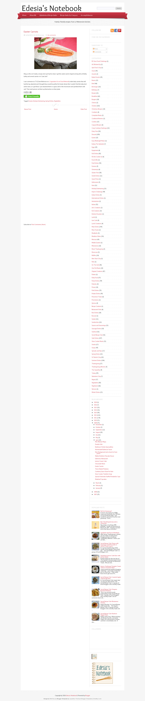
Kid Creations (96, 211)
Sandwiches (95, 322)
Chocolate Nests (100, 464)
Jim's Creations (96, 208)
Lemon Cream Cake (101, 461)
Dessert (94, 134)
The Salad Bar (96, 370)
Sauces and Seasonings (99, 325)
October (98, 427)
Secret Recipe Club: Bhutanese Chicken (109, 602)
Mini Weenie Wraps (100, 442)
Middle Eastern (96, 243)
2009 (95, 423)
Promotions (95, 300)
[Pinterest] (119, 30)
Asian (93, 71)
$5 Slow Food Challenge (99, 61)
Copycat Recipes (96, 125)
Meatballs (95, 233)
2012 (95, 415)
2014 (95, 410)
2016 (95, 405)
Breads (94, 93)
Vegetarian (95, 386)
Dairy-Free (95, 131)
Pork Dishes (95, 290)
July (97, 435)
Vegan (93, 379)
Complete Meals (97, 115)
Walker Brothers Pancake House (104, 456)
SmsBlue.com (97, 699)
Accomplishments (87, 15)
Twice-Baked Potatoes (102, 469)
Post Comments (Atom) (39, 224)
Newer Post (27, 109)
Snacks (94, 344)
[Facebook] (116, 30)
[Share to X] (29, 92)
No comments (52, 35)
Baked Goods (96, 77)
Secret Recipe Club (97, 335)
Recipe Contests (96, 306)
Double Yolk (98, 444)
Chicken (94, 106)
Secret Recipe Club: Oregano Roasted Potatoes (108, 590)
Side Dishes (95, 338)
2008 (95, 492)
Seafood (94, 332)
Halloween (95, 182)
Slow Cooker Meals (97, 341)
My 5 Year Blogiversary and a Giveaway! (108, 522)
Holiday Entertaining (39, 101)
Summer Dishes (96, 360)
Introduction (95, 201)
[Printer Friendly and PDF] (55, 97)
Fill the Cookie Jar (97, 157)
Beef (93, 83)
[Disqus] (55, 139)
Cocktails (94, 112)
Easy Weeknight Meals (98, 141)
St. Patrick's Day (96, 357)
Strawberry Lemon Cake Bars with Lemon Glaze (110, 556)
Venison (94, 389)
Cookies (94, 122)
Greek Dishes (96, 176)
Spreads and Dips (97, 351)
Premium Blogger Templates (84, 699)
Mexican (94, 239)
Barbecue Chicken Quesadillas (104, 447)
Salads (94, 319)
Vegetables (57, 101)
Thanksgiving (96, 364)
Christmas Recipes (97, 109)
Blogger (87, 695)
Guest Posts (95, 179)
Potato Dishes (96, 293)
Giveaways (95, 169)
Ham (93, 185)
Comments (97, 52)
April (97, 440)
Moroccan (95, 252)
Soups (93, 348)
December (99, 425)
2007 (95, 494)
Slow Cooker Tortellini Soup (103, 474)
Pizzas (93, 287)
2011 (95, 418)
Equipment (95, 150)
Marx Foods (95, 230)
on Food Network (59, 81)
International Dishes (98, 198)
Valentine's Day (96, 376)
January (98, 488)
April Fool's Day (96, 68)
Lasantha (72, 699)
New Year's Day (96, 258)
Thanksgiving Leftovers (98, 367)
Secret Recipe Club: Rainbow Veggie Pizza (108, 614)
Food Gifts (95, 160)
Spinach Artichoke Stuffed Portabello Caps (107, 476)
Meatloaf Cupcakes (101, 479)
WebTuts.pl (53, 699)
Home (24, 15)
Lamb (93, 217)
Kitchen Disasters (97, 214)
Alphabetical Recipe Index (48, 15)
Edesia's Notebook (71, 695)
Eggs (93, 147)
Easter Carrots (31, 31)
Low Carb (94, 220)
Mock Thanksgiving (97, 249)
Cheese (94, 103)
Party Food (95, 278)
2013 (95, 413)
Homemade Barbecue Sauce (103, 449)
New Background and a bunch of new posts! (106, 452)
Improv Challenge (97, 192)
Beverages (95, 87)
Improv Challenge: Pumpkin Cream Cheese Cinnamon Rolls (110, 567)
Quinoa (94, 303)
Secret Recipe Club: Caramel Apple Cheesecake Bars (110, 577)
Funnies (94, 166)
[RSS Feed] (112, 30)
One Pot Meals (96, 268)
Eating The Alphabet (98, 144)
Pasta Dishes (95, 281)
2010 (95, 420)
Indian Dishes (96, 195)
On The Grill (95, 265)
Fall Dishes (95, 153)
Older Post (84, 109)
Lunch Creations (96, 223)
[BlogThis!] (27, 92)
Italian (93, 204)
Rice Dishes (95, 313)
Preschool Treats (97, 297)
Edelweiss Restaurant (101, 459)
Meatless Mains (96, 236)
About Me (33, 15)
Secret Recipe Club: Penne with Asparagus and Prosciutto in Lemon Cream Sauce (109, 545)
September (99, 430)
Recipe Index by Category (69, 15)
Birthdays (94, 90)
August (98, 432)
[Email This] (25, 92)
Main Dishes (95, 227)
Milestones (95, 246)
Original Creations (97, 271)
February (98, 485)
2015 (95, 407)
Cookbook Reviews (97, 118)
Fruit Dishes (95, 163)
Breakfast (94, 96)
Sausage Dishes (96, 328)
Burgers (94, 99)
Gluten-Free (95, 173)
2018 (95, 402)
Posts (96, 49)
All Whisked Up (96, 64)
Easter (30, 101)
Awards (94, 74)
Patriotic (94, 284)
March (97, 483)
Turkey (94, 373)
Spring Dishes (49, 101)
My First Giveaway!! (106, 511)
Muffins (94, 255)
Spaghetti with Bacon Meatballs (109, 533)
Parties (94, 274)
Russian (94, 316)
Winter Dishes (96, 392)
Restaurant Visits (96, 309)
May (97, 437)
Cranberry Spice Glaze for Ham (104, 471)
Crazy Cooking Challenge (99, 128)
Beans (93, 80)
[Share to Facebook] (31, 92)
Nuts (93, 262)
